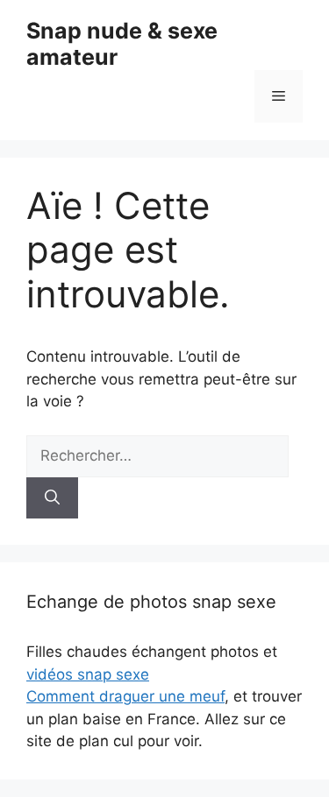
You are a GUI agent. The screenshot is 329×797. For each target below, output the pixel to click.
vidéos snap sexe (87, 674)
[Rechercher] (52, 498)
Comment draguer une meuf (125, 696)
